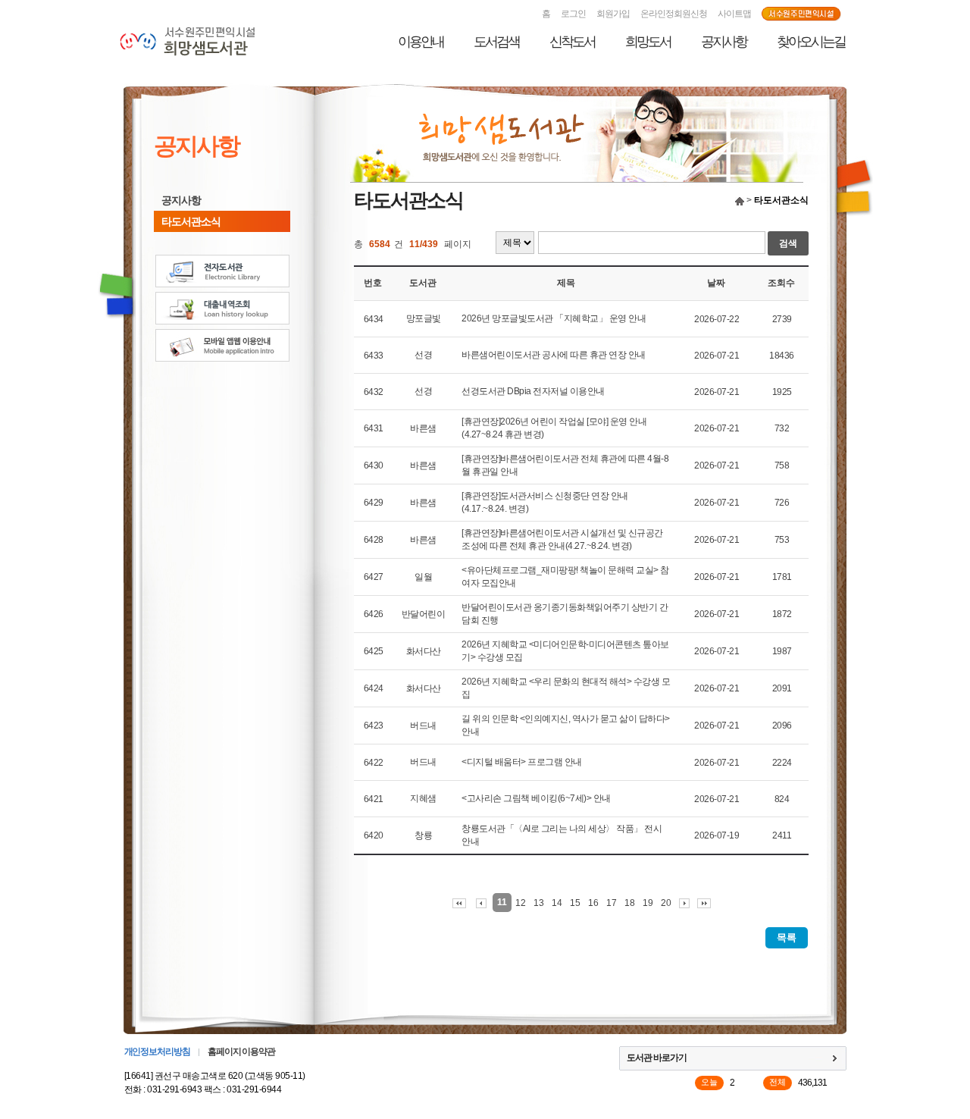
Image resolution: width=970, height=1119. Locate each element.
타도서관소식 (191, 221)
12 (520, 903)
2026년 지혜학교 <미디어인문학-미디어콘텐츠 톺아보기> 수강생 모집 (565, 651)
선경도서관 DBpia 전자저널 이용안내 (533, 391)
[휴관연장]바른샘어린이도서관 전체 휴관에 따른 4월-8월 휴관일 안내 (565, 465)
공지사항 (723, 41)
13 (539, 903)
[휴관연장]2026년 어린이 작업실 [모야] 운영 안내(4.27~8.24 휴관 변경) (554, 428)
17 (611, 903)
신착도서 (572, 41)
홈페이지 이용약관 (241, 1051)
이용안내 (420, 41)
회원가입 (613, 13)
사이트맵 (734, 13)
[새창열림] (801, 15)
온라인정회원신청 (673, 13)
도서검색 (496, 41)
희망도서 (648, 41)
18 (629, 903)
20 (666, 903)
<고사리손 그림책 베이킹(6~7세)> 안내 (536, 798)
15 (575, 903)
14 (557, 903)
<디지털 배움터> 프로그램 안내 (522, 762)
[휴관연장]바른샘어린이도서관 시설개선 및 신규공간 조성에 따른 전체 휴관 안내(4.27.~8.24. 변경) (562, 539)
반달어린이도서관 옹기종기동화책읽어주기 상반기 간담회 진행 (565, 613)
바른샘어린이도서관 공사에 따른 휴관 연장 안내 (554, 354)
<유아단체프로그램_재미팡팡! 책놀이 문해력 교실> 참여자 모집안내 (565, 576)
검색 (788, 243)
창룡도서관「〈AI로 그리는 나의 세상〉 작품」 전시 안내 (562, 835)
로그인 (573, 13)
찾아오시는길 (811, 41)
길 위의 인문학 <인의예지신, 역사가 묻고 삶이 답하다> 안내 (566, 725)
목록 (786, 937)
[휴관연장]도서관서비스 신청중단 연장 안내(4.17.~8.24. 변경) (545, 502)
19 (648, 903)
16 (593, 903)
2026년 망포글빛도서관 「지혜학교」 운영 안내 (554, 318)
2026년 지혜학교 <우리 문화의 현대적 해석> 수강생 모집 (566, 688)
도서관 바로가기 (657, 1057)
